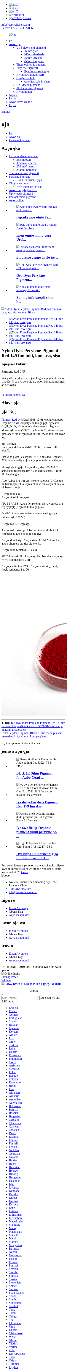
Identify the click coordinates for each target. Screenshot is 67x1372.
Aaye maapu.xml (19, 915)
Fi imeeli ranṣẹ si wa (13, 394)
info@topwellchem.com (15, 24)
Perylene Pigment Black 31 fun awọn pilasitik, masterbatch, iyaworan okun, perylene (32, 734)
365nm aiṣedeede (34, 54)
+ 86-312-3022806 (20, 888)
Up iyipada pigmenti (28, 84)
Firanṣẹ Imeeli (9, 977)
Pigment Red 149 (11, 419)
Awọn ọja (14, 44)
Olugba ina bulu (25, 78)
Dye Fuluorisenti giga (36, 71)
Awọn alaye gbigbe (20, 101)
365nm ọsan (31, 51)
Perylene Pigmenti (27, 68)
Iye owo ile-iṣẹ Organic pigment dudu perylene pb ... (36, 832)
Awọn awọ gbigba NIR (30, 74)
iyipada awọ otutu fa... (33, 217)
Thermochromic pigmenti (31, 64)
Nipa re (13, 95)
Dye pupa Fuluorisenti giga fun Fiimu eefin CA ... (37, 856)
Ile (10, 40)
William (6, 980)
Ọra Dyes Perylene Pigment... (30, 277)
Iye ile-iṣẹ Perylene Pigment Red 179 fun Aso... (37, 804)
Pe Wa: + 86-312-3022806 (17, 28)
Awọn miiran (24, 91)
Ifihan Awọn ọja (18, 908)
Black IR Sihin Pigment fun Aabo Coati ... (34, 775)
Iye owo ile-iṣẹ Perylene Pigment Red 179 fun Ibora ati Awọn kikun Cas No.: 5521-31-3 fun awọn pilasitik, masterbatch (33, 726)
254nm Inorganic (34, 61)
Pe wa (12, 98)
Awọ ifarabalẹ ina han (37, 81)
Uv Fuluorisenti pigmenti (31, 47)
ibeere (24, 872)
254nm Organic (33, 57)
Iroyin (12, 105)
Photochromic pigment (29, 88)
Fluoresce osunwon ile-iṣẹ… (37, 257)
